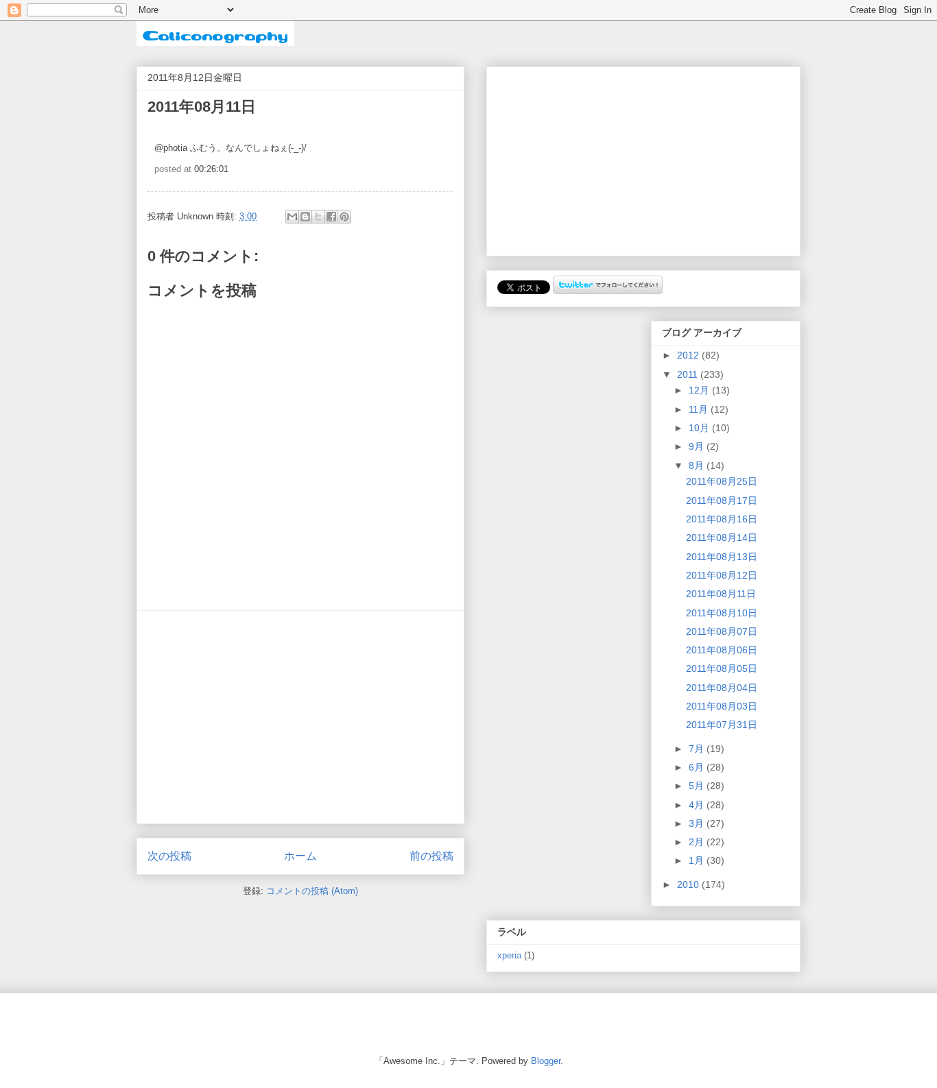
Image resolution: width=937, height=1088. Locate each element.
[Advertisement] (300, 717)
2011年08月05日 (721, 668)
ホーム (300, 856)
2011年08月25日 (721, 481)
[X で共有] (318, 216)
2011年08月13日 (721, 556)
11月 (700, 409)
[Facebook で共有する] (331, 216)
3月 (698, 823)
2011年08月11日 (721, 593)
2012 (689, 355)
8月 (698, 465)
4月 (698, 804)
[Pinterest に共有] (344, 216)
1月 (698, 860)
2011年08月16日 (721, 518)
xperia (509, 955)
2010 (689, 884)
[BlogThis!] (305, 216)
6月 (698, 767)
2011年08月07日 (721, 631)
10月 (700, 427)
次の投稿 (169, 856)
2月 (698, 841)
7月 (698, 748)
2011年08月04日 (721, 687)
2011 (688, 374)
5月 (698, 785)
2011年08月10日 (721, 612)
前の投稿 (431, 856)
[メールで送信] (292, 216)
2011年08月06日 (721, 649)
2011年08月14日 (721, 537)
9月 (698, 446)
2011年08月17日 (721, 500)
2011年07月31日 (721, 724)
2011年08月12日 (721, 575)
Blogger (545, 1061)
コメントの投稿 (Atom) (312, 891)
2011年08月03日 (721, 706)
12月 (700, 390)
